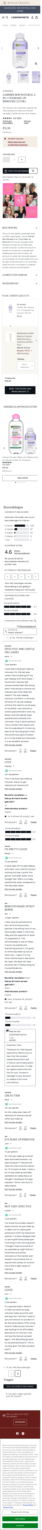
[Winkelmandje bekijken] (36, 17)
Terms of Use (8, 1507)
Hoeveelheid (9, 154)
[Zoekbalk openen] (7, 17)
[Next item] (36, 448)
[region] (20, 1484)
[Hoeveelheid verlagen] (6, 159)
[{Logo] (20, 17)
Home (5, 25)
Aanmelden (20, 1422)
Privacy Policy (28, 1505)
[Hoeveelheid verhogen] (21, 159)
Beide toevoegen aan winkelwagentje (20, 390)
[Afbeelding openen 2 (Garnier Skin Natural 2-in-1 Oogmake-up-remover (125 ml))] (23, 77)
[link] (32, 17)
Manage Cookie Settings (20, 1512)
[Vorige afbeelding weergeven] (2, 48)
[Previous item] (4, 448)
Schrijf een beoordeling (8, 122)
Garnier (22, 25)
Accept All (20, 1525)
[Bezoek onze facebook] (17, 1433)
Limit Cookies (20, 1519)
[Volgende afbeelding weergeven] (38, 48)
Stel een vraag (27, 122)
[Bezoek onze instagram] (23, 1433)
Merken (13, 25)
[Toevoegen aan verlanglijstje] (33, 171)
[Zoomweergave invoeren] (36, 63)
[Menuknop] (2, 17)
